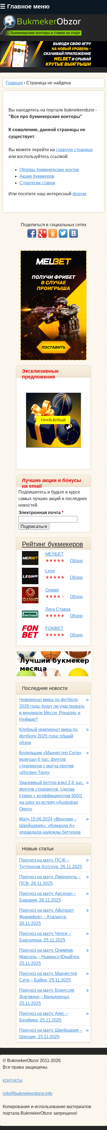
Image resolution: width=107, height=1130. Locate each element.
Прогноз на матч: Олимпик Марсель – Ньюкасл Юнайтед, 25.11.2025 (49, 957)
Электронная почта (40, 512)
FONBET (54, 628)
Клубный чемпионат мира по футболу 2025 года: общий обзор (48, 736)
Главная (14, 83)
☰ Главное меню (25, 6)
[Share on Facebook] (31, 233)
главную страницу (74, 149)
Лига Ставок (58, 609)
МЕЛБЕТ (54, 554)
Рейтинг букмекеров (52, 544)
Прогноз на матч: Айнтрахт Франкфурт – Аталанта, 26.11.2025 (46, 917)
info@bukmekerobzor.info (27, 1093)
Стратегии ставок (37, 182)
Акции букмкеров (36, 176)
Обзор (76, 560)
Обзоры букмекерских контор (49, 169)
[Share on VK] (73, 233)
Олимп (52, 590)
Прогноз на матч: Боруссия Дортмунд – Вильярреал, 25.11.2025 (46, 997)
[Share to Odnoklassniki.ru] (52, 233)
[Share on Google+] (42, 233)
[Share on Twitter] (63, 233)
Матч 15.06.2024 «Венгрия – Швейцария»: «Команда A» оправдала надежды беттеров (50, 825)
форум (79, 193)
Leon (50, 571)
